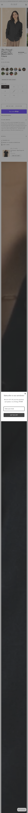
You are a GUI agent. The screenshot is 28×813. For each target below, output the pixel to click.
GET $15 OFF (14, 415)
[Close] (25, 394)
